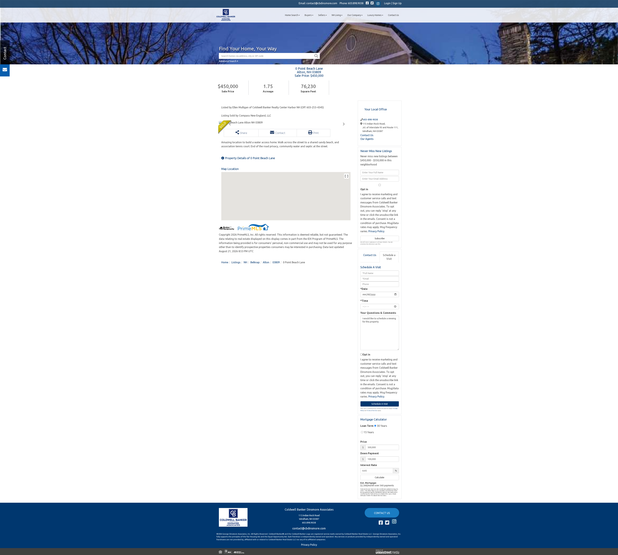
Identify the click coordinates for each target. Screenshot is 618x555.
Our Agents (367, 138)
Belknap (255, 262)
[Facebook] (367, 3)
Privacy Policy (376, 231)
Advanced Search (227, 61)
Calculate (379, 477)
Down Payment (369, 453)
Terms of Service (372, 410)
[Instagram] (378, 3)
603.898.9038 (355, 3)
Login (387, 3)
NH (245, 262)
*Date (364, 288)
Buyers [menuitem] (308, 15)
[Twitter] (372, 3)
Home (224, 262)
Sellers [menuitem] (321, 15)
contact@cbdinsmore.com (321, 3)
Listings (235, 262)
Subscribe (380, 238)
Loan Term (367, 425)
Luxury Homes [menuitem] (374, 15)
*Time (364, 300)
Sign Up (397, 3)
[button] (317, 56)
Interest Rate (368, 465)
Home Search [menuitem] (291, 15)
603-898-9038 (370, 119)
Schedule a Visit (389, 257)
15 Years (368, 432)
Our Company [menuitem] (354, 15)
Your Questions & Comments (378, 312)
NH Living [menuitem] (336, 15)
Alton (266, 262)
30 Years (381, 425)
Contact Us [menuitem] (393, 15)
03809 (276, 262)
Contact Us (366, 135)
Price (363, 441)
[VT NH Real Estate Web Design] (387, 551)
